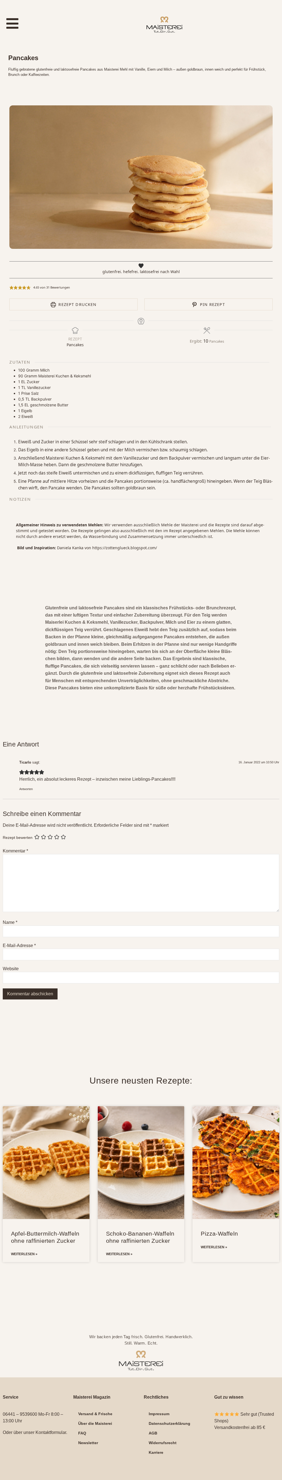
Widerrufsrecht (163, 1443)
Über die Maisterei (95, 1423)
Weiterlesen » (24, 1254)
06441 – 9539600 (20, 1414)
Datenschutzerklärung (169, 1423)
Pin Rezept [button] (212, 304)
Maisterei (190, 524)
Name (10, 922)
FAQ (82, 1433)
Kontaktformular (51, 1432)
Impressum (159, 1414)
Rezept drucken (76, 304)
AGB (153, 1433)
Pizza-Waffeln (219, 1233)
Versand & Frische (95, 1414)
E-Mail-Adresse (19, 945)
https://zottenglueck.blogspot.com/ (124, 547)
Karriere (156, 1452)
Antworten (26, 789)
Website (11, 969)
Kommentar (15, 851)
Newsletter (88, 1443)
